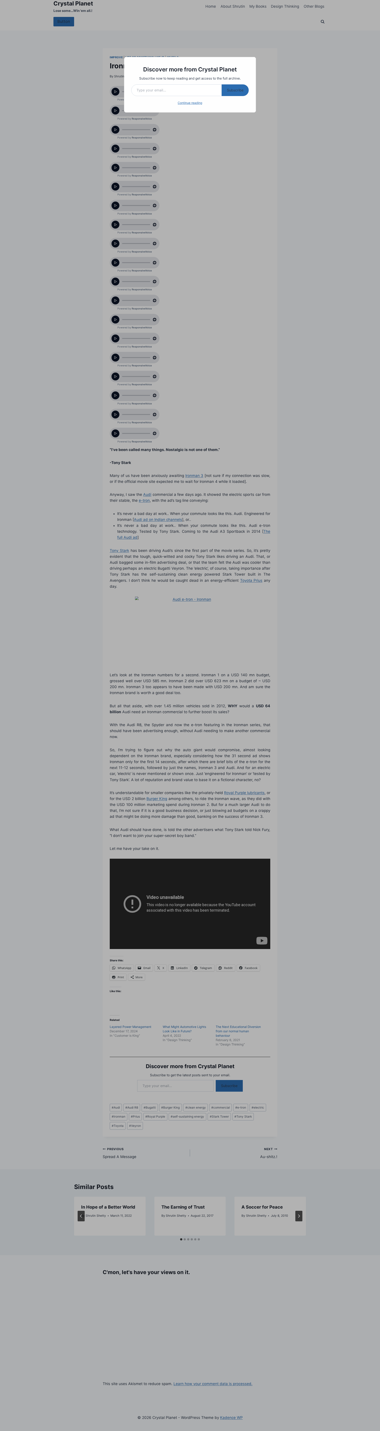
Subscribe (235, 90)
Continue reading (190, 103)
